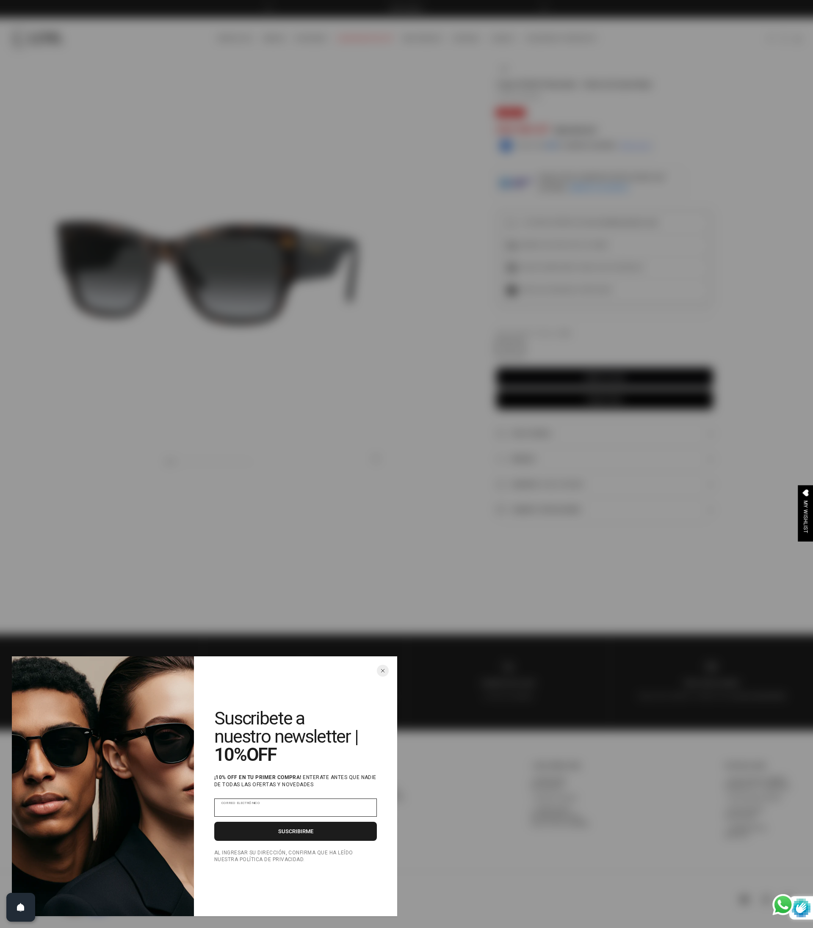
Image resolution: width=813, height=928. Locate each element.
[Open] (20, 907)
